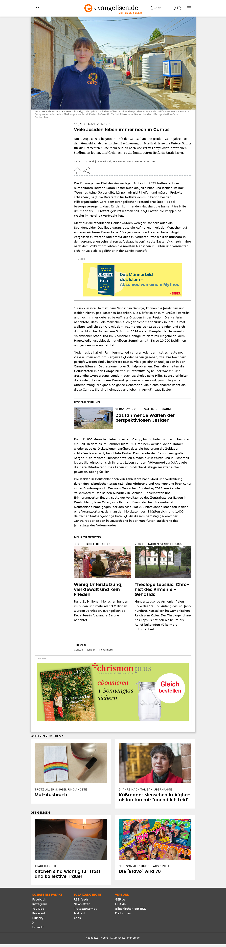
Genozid (79, 649)
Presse (104, 937)
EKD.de (120, 904)
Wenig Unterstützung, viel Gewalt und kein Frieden (98, 590)
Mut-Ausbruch (51, 795)
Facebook (39, 899)
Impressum (133, 937)
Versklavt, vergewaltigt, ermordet (144, 408)
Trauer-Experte (47, 866)
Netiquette (92, 937)
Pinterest (38, 913)
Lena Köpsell (104, 161)
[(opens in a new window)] (132, 279)
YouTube (38, 908)
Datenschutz (117, 937)
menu (37, 8)
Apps (77, 918)
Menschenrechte (145, 161)
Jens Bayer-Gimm (123, 161)
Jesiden (91, 649)
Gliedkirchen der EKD (130, 908)
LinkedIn (38, 927)
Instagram (39, 904)
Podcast (79, 913)
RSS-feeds (81, 899)
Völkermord (106, 649)
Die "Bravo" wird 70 (140, 871)
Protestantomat (85, 908)
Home (77, 170)
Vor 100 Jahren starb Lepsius (158, 544)
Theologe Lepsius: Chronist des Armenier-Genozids (162, 590)
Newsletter (82, 904)
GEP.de (120, 899)
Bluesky (38, 918)
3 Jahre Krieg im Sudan (92, 544)
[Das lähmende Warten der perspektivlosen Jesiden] (93, 418)
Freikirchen (123, 913)
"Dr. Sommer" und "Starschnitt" (145, 866)
